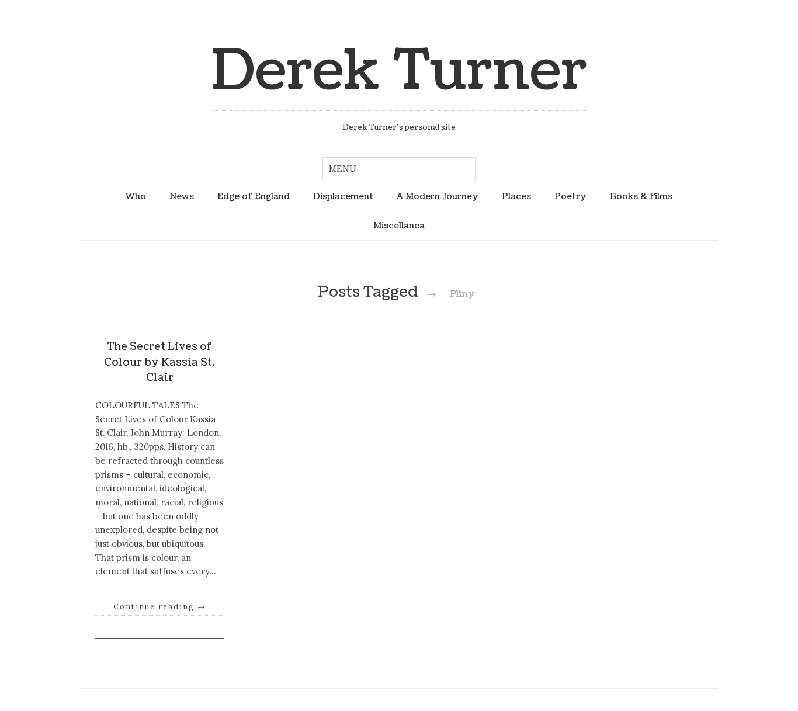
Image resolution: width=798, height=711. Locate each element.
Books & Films (641, 196)
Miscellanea (399, 225)
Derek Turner (399, 71)
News (181, 196)
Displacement (343, 196)
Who (136, 196)
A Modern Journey (437, 196)
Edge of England (253, 196)
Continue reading (159, 606)
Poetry (570, 196)
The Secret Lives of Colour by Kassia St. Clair (159, 362)
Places (516, 196)
